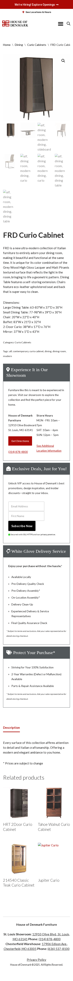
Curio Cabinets (36, 44)
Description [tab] (11, 727)
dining (48, 351)
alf (10, 351)
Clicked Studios (44, 977)
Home (7, 44)
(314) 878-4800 (18, 451)
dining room (59, 351)
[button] (60, 23)
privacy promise (48, 534)
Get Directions (20, 441)
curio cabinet (36, 351)
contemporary (20, 351)
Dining (19, 44)
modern (7, 356)
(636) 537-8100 (59, 949)
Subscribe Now (21, 526)
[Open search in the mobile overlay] (69, 23)
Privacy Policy (36, 959)
